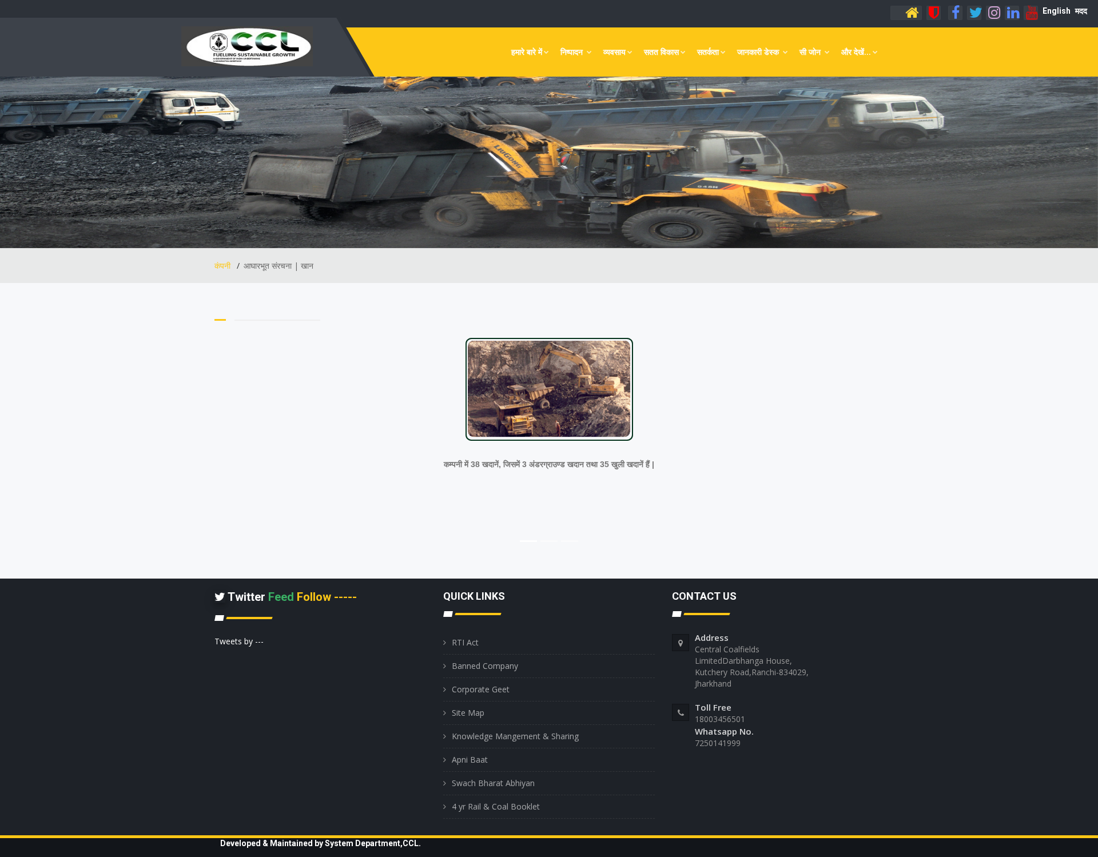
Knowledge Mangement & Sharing (515, 736)
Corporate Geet (481, 689)
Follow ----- (327, 597)
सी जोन (811, 51)
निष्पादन (572, 51)
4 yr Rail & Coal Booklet (496, 806)
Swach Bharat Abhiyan (493, 783)
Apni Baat (470, 759)
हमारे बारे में (526, 51)
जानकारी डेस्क (759, 51)
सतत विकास (661, 51)
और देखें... (856, 51)
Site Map (468, 712)
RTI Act (465, 642)
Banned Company (485, 665)
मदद (1081, 10)
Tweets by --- (239, 641)
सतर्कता (708, 51)
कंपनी (223, 265)
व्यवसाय (614, 51)
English (1057, 10)
